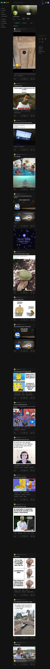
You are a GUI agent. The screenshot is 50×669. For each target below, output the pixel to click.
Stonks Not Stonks (30, 394)
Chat (3, 25)
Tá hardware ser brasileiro (20, 477)
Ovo (15, 75)
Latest (3, 8)
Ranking (3, 27)
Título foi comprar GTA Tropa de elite (22, 371)
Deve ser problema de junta (20, 404)
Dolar (25, 496)
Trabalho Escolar (17, 591)
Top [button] (3, 12)
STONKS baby (17, 644)
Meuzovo (28, 494)
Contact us (41, 48)
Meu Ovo (16, 146)
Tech (29, 533)
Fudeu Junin (17, 556)
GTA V (24, 392)
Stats (31, 23)
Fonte (28, 465)
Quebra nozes (17, 31)
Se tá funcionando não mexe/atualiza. (23, 122)
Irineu (31, 392)
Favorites (4, 19)
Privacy (40, 53)
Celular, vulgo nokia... (19, 299)
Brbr (21, 492)
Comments (24, 23)
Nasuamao (22, 146)
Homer (21, 496)
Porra (22, 467)
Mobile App (41, 47)
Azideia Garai (20, 75)
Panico (16, 589)
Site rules (40, 50)
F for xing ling (17, 156)
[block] (34, 79)
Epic (27, 392)
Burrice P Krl (17, 467)
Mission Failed (27, 110)
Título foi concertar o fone (20, 506)
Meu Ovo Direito (18, 112)
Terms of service (42, 51)
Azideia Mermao (17, 394)
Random (3, 14)
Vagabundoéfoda (30, 591)
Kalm (23, 589)
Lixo (29, 427)
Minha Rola (20, 533)
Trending (4, 10)
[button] (34, 14)
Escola (27, 589)
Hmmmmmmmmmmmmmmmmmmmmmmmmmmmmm (25, 73)
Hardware (26, 467)
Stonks (23, 394)
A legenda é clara (18, 85)
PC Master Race (17, 427)
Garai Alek (31, 467)
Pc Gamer (23, 465)
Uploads (17, 23)
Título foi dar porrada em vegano (21, 253)
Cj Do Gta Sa (17, 110)
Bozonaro (23, 494)
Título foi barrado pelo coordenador (22, 326)
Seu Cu (25, 533)
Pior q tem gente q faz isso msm (21, 439)
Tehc (15, 533)
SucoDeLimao (18, 28)
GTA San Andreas (18, 392)
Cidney (22, 110)
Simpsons (16, 496)
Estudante (24, 591)
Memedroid (23, 429)
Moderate (4, 21)
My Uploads (4, 23)
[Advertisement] (43, 18)
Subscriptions (4, 16)
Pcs (22, 427)
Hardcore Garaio (26, 492)
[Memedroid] (2, 2)
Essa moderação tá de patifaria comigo (23, 601)
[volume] (34, 71)
